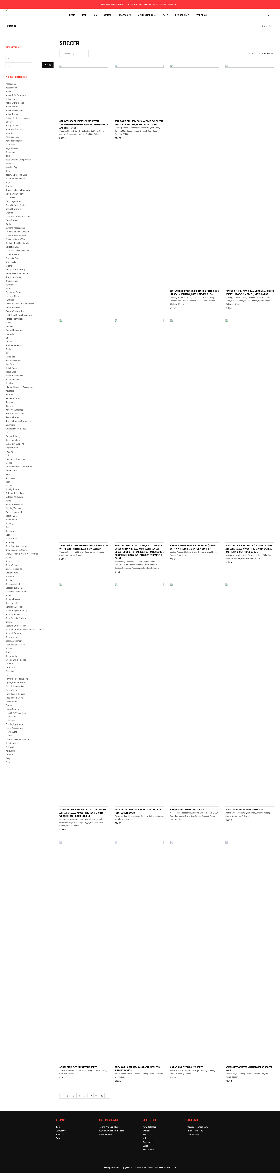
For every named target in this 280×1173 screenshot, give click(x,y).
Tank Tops (10, 667)
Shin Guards (11, 538)
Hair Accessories (13, 360)
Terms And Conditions (109, 1127)
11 (96, 1096)
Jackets (9, 394)
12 (102, 1096)
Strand (9, 648)
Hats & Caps (11, 368)
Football (9, 326)
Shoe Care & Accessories (17, 546)
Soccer (70, 134)
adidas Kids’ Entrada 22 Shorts (186, 1067)
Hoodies (9, 383)
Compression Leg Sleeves (17, 250)
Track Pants (11, 717)
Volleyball (10, 747)
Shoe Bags (10, 542)
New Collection (149, 1127)
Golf (7, 353)
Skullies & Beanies (14, 569)
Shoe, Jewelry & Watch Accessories (22, 554)
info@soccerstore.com (197, 1127)
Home (264, 26)
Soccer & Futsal (140, 131)
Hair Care (10, 364)
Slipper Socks (12, 573)
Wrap (8, 758)
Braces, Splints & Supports (18, 190)
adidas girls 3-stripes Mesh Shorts (78, 1067)
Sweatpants (11, 656)
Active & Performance (16, 95)
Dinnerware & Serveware (17, 273)
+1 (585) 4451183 (195, 1131)
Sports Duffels (176, 819)
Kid (232, 558)
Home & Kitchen (13, 379)
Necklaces (10, 478)
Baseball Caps (12, 167)
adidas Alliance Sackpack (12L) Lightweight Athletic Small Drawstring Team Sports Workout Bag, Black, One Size (82, 812)
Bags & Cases (12, 148)
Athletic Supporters (14, 141)
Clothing (62, 552)
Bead (8, 171)
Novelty (9, 485)
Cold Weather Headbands (17, 243)
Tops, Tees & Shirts (14, 698)
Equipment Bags (13, 292)
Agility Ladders (12, 125)
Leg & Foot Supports (15, 444)
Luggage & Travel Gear (243, 558)
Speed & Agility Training (16, 610)
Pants (8, 501)
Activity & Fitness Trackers (18, 118)
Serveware (11, 531)
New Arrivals (148, 1150)
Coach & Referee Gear (16, 235)
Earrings (9, 288)
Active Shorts (71, 1070)
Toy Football (11, 701)
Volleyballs (10, 751)
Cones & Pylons (143, 561)
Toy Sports (10, 705)
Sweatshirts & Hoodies (16, 660)
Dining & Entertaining (15, 269)
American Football (14, 129)
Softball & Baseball (14, 607)
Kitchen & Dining (13, 436)
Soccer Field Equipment (16, 592)
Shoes (214, 552)
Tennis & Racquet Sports (17, 679)
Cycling (9, 266)
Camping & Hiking (14, 201)
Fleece (9, 322)
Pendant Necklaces (14, 504)
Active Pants (11, 99)
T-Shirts (97, 134)
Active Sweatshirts (14, 110)
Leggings (10, 451)
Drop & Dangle (12, 281)
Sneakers (10, 576)
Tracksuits (10, 720)
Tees (8, 675)
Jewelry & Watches (14, 410)
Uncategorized (12, 743)
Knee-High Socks (13, 440)
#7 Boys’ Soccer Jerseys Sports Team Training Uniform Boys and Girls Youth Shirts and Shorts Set (83, 124)
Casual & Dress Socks (15, 205)
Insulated (10, 391)
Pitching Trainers (13, 508)
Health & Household (14, 376)
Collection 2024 (88, 131)
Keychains (10, 425)
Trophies (10, 735)
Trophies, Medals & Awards (18, 739)
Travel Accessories (14, 728)
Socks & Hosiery (13, 599)
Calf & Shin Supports (15, 194)
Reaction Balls (12, 516)
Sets (8, 535)
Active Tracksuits (13, 114)
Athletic (180, 552)
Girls (265, 555)
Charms (9, 213)
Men (124, 131)
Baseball (9, 163)
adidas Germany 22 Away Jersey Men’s (245, 809)
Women (9, 754)
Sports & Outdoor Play (16, 626)
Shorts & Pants (12, 565)
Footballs (10, 334)
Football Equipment (14, 330)
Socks (8, 595)
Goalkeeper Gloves (14, 345)
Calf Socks (10, 197)
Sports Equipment (14, 641)
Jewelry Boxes (12, 417)
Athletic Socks (134, 816)
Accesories (119, 561)
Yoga (8, 762)
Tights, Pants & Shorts (16, 682)
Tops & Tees (11, 690)
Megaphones (12, 470)
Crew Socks (11, 262)
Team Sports (182, 555)
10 (91, 1096)
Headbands (11, 372)
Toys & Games (12, 709)
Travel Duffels (12, 732)
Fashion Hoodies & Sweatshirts (20, 304)
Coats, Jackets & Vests (16, 239)
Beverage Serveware (15, 179)
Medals (9, 463)
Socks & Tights (12, 603)
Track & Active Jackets (16, 713)
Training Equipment (14, 724)
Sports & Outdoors (67, 555)
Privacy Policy (105, 1134)
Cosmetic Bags (12, 258)
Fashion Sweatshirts (15, 311)
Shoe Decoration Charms (17, 550)
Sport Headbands (14, 614)
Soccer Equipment (14, 588)
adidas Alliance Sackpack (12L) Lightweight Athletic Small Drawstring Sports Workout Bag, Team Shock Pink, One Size (249, 548)
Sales (145, 1146)
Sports (9, 622)
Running (9, 523)
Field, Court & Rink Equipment (19, 315)
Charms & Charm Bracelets (18, 216)
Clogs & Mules (12, 220)
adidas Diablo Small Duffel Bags (187, 809)
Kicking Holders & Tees (16, 429)
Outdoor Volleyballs (14, 497)
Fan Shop (100, 131)
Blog (58, 1127)
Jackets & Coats (13, 398)
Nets (8, 482)
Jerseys (62, 134)
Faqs (58, 1138)
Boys (197, 1070)
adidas (173, 552)
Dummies (10, 285)
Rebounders (11, 520)
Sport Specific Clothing (83, 134)
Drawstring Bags (255, 555)
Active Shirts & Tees (15, 103)
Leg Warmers (12, 448)
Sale (8, 527)
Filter (48, 65)
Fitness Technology (14, 319)
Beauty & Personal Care (16, 175)
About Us (60, 1134)
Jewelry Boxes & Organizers (18, 421)
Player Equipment (14, 512)
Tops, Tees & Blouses (15, 694)
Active (117, 816)
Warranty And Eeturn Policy (111, 1131)
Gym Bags (78, 822)
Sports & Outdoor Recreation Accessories (25, 629)
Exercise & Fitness (14, 296)
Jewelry (9, 406)
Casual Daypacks (13, 209)
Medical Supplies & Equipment (19, 466)
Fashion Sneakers (14, 307)
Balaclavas (10, 152)
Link (7, 455)
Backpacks (10, 144)
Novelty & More (12, 489)
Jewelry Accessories (15, 413)
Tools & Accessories (15, 686)
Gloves (9, 341)
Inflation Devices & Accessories (20, 387)
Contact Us (61, 1131)
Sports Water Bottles (15, 645)
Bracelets (10, 186)
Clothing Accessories (15, 228)
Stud (8, 652)
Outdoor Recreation (15, 493)
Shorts (9, 561)
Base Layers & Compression (18, 160)
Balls (8, 156)
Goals (8, 349)
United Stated (193, 1134)
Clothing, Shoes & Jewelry (70, 131)
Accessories (130, 561)
